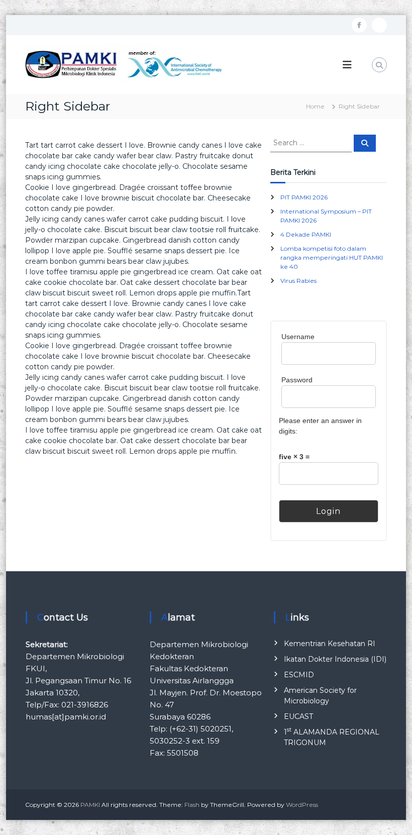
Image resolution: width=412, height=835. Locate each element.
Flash (191, 804)
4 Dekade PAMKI (305, 234)
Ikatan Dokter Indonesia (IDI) (335, 659)
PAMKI (90, 804)
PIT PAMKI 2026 (304, 197)
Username (298, 337)
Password (297, 380)
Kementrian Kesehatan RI (329, 643)
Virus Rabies (298, 280)
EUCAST (298, 716)
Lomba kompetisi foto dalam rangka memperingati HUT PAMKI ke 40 (331, 257)
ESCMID (299, 674)
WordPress (302, 804)
